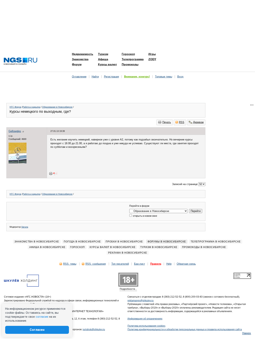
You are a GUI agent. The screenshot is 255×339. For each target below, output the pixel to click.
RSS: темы (69, 263)
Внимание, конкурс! (137, 76)
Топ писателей (120, 263)
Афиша (103, 59)
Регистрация (111, 76)
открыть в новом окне (144, 216)
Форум (76, 64)
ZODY (152, 59)
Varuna (24, 227)
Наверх (246, 333)
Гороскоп (128, 54)
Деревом (198, 122)
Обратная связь (186, 263)
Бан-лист (139, 263)
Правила (155, 263)
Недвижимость (82, 54)
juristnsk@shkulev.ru (94, 329)
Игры (152, 54)
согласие (42, 316)
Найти (95, 76)
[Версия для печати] (50, 173)
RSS (181, 122)
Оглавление (79, 76)
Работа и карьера (31, 107)
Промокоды (130, 64)
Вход (180, 76)
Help (169, 263)
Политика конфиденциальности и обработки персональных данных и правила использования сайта (185, 329)
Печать (166, 122)
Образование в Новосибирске (57, 107)
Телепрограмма (133, 59)
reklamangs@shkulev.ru (141, 300)
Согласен (37, 330)
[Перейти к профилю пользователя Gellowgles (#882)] (17, 162)
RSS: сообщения (95, 263)
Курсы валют (107, 64)
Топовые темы (163, 76)
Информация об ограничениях (145, 318)
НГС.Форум (15, 107)
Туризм (103, 54)
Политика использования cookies (146, 325)
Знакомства (80, 59)
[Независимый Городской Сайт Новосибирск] (20, 61)
